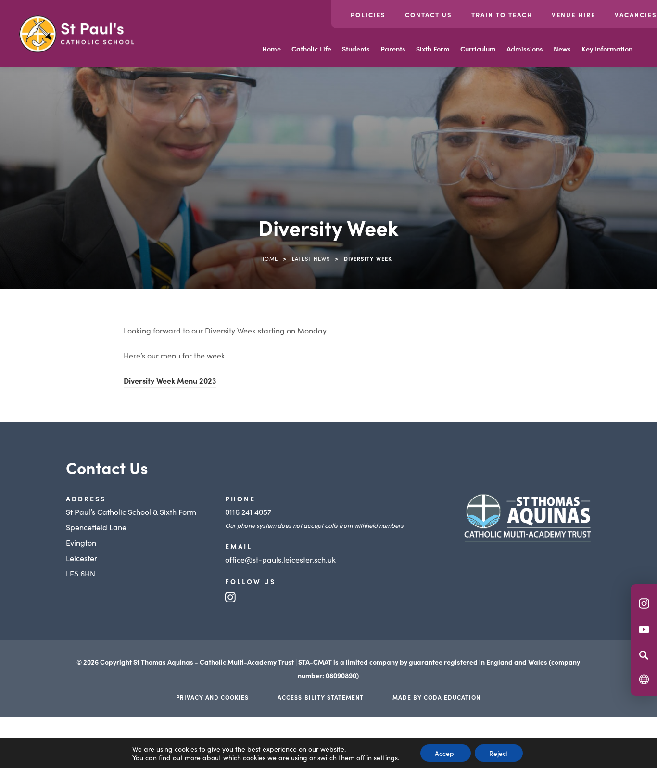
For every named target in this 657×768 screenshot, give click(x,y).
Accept (445, 753)
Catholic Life (311, 48)
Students (356, 48)
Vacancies (636, 14)
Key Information (606, 48)
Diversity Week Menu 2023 (170, 381)
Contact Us (428, 14)
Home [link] (269, 258)
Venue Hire (573, 14)
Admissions (524, 48)
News (562, 48)
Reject (498, 753)
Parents (392, 48)
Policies (368, 14)
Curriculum (478, 48)
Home (271, 48)
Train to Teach (501, 14)
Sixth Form (433, 48)
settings (386, 757)
